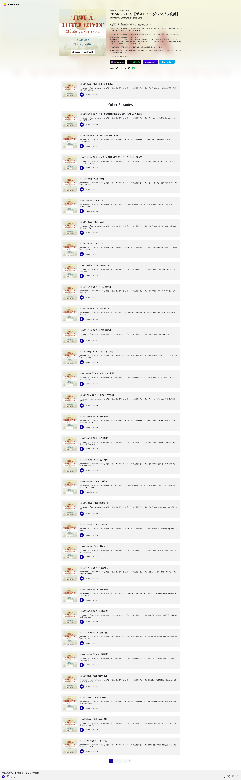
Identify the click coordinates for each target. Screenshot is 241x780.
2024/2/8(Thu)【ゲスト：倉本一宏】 (94, 676)
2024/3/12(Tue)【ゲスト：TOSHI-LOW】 (95, 308)
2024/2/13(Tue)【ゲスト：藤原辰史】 (94, 633)
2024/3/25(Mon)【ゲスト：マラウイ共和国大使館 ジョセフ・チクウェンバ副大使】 (111, 157)
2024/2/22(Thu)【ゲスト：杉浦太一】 (94, 503)
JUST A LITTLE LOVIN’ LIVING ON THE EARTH (126, 18)
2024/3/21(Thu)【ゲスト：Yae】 (92, 179)
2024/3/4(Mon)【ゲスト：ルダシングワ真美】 (97, 395)
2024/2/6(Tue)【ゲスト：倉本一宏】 (94, 719)
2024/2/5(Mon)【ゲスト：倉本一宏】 (94, 741)
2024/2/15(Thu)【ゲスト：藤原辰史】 (94, 589)
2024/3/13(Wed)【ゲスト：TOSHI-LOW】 (96, 287)
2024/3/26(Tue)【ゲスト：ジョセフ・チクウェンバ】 (100, 135)
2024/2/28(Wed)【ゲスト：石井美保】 (94, 438)
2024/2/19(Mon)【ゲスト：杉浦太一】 (94, 568)
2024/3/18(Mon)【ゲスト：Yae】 (92, 243)
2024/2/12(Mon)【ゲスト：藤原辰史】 (94, 654)
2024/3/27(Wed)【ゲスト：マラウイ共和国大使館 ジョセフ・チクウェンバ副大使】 (111, 114)
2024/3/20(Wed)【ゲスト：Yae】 (92, 200)
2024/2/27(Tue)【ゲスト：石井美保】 (94, 460)
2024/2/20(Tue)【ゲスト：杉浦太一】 (94, 546)
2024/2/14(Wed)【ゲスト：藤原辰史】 (94, 611)
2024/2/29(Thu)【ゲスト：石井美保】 (94, 416)
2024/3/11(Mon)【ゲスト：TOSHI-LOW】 (96, 330)
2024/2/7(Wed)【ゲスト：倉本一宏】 (94, 697)
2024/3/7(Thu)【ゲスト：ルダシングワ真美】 (97, 352)
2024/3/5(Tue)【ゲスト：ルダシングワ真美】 (97, 84)
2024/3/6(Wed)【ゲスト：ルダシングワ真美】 (97, 373)
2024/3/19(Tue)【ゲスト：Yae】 (92, 222)
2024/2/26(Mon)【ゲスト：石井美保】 (94, 481)
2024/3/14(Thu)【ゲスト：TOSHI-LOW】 (95, 265)
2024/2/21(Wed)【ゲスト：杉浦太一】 (94, 524)
